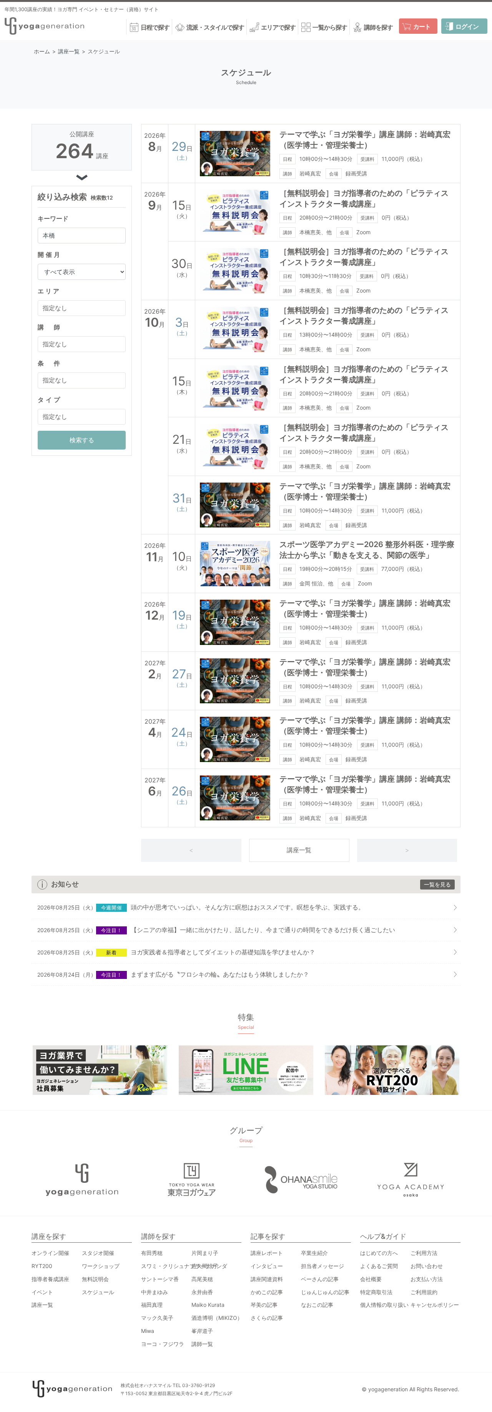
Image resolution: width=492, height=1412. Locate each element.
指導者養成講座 (50, 1279)
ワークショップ (101, 1266)
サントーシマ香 (160, 1279)
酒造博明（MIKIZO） (217, 1317)
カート (421, 26)
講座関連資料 (267, 1279)
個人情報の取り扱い (384, 1304)
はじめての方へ (379, 1253)
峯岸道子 (202, 1331)
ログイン (467, 26)
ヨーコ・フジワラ (162, 1344)
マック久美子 (157, 1317)
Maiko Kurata (207, 1304)
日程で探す (155, 27)
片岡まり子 (204, 1253)
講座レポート (267, 1253)
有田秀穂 (152, 1253)
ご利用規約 (424, 1292)
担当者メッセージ (322, 1266)
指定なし (55, 308)
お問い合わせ (427, 1266)
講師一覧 (202, 1344)
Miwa (147, 1331)
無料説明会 (95, 1279)
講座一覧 (299, 850)
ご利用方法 (424, 1253)
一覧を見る (437, 884)
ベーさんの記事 (320, 1279)
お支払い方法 (427, 1279)
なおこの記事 (317, 1304)
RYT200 (42, 1266)
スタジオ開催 (98, 1253)
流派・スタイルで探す (215, 27)
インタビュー (267, 1266)
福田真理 (152, 1304)
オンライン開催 (50, 1253)
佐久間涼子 (204, 1266)
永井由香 (202, 1292)
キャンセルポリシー (435, 1304)
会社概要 (371, 1279)
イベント (42, 1292)
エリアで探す (278, 27)
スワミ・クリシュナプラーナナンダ (184, 1266)
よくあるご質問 (379, 1266)
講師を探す (378, 27)
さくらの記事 (267, 1317)
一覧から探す (329, 27)
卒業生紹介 (314, 1253)
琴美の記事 (264, 1304)
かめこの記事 (267, 1292)
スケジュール (98, 1292)
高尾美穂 (202, 1279)
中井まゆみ (154, 1292)
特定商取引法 (376, 1292)
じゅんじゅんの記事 (325, 1292)
